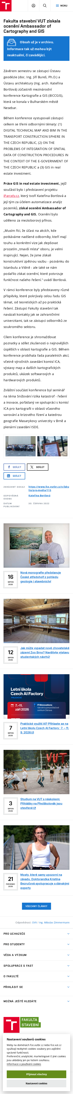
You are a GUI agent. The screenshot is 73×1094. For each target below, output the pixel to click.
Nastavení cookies (36, 1083)
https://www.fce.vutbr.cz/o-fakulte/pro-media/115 (49, 488)
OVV (35, 922)
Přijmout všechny (36, 1074)
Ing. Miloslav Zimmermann (54, 922)
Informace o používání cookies (24, 1064)
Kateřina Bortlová (39, 495)
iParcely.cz (11, 196)
